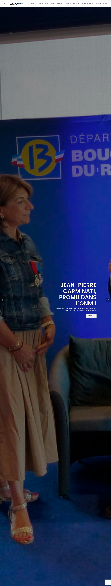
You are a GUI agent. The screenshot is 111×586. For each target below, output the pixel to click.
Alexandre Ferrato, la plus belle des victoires (35, 294)
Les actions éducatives (72, 3)
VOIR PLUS (20, 316)
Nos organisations (56, 3)
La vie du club (31, 3)
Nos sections (43, 3)
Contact (105, 3)
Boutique (98, 3)
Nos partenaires (86, 3)
